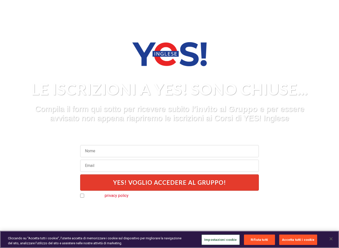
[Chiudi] (331, 238)
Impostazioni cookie (220, 240)
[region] (169, 239)
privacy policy (117, 195)
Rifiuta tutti (259, 240)
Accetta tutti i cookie (298, 240)
